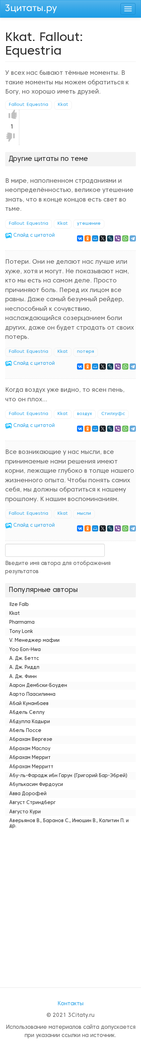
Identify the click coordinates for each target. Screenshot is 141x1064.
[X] (103, 238)
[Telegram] (133, 238)
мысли (84, 514)
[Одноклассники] (88, 238)
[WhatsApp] (125, 238)
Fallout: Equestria (28, 105)
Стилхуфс (113, 414)
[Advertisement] (70, 901)
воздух (84, 414)
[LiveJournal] (110, 238)
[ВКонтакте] (80, 238)
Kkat (63, 105)
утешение (89, 224)
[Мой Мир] (95, 238)
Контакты (70, 1003)
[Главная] (31, 7)
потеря (85, 352)
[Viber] (118, 238)
